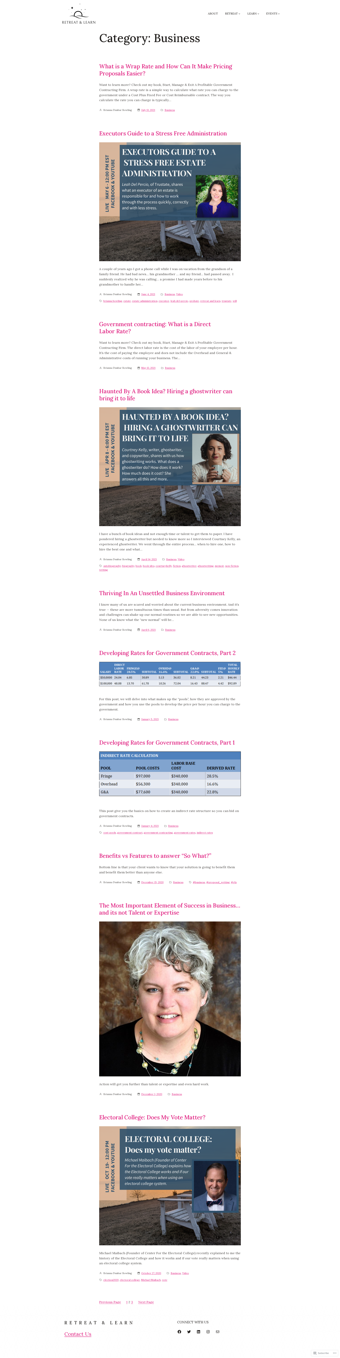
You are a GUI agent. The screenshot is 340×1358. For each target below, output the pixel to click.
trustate (226, 301)
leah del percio (179, 301)
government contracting (158, 832)
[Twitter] (189, 1332)
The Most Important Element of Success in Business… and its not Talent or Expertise (169, 909)
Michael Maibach (151, 1280)
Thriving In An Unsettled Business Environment (162, 593)
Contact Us (77, 1334)
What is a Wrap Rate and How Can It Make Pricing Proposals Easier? (165, 70)
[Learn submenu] (258, 14)
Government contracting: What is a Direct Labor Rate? (155, 328)
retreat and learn (210, 301)
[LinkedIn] (198, 1332)
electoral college (130, 1280)
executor (164, 301)
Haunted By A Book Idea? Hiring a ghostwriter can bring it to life (165, 395)
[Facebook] (179, 1332)
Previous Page (110, 1302)
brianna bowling (112, 301)
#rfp (234, 882)
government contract (130, 832)
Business (170, 110)
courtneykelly (164, 565)
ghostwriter (189, 565)
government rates (185, 832)
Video (179, 294)
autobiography (112, 565)
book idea (148, 565)
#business (199, 882)
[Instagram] (208, 1332)
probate (194, 301)
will (235, 301)
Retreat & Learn (99, 1323)
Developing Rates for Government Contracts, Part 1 (167, 742)
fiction (177, 565)
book (139, 565)
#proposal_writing (218, 882)
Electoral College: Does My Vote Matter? (152, 1117)
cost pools (109, 832)
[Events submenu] (279, 14)
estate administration (144, 301)
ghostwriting (206, 565)
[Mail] (218, 1332)
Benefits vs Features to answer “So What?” (155, 855)
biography (128, 565)
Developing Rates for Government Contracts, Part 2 (167, 653)
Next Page (146, 1302)
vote (164, 1280)
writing (103, 569)
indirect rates (205, 832)
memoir (219, 565)
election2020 (111, 1280)
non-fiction (232, 565)
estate (127, 301)
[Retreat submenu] (239, 14)
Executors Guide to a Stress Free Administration (163, 133)
